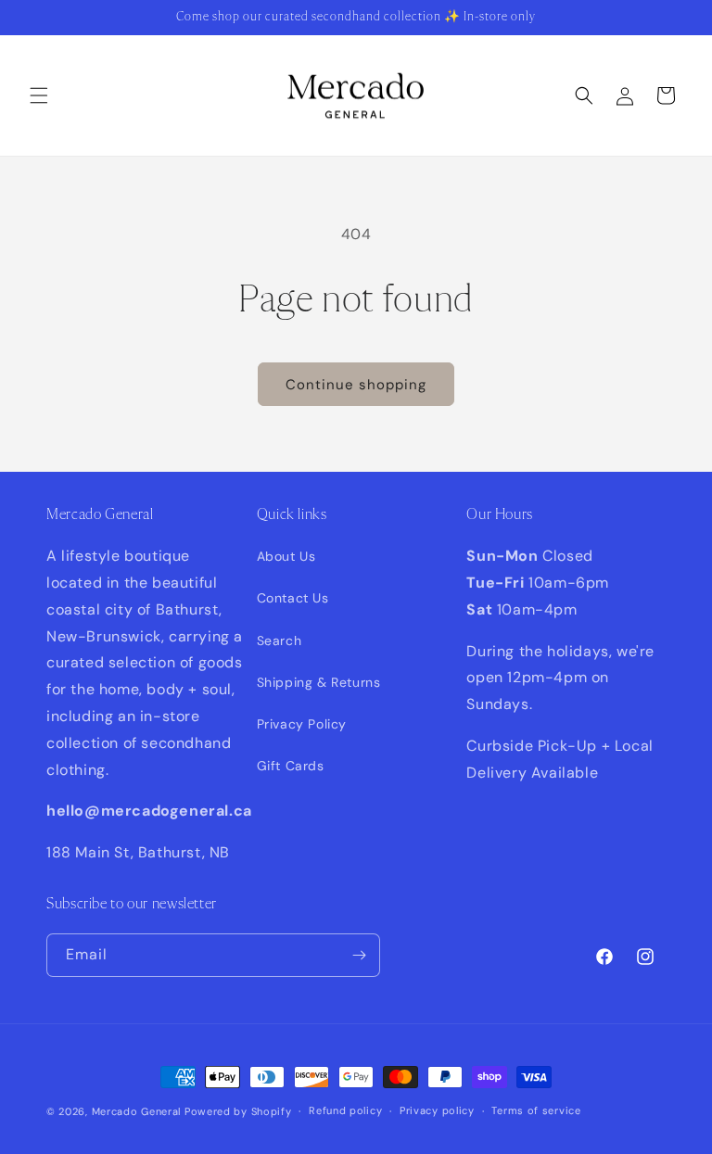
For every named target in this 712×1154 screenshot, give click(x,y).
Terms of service (535, 1110)
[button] (39, 95)
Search (279, 640)
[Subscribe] (358, 955)
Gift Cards (290, 765)
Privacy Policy (302, 724)
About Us (286, 556)
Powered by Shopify (238, 1111)
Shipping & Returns (319, 682)
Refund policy (345, 1110)
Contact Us (293, 598)
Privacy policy (437, 1110)
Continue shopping (356, 384)
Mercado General (138, 1111)
